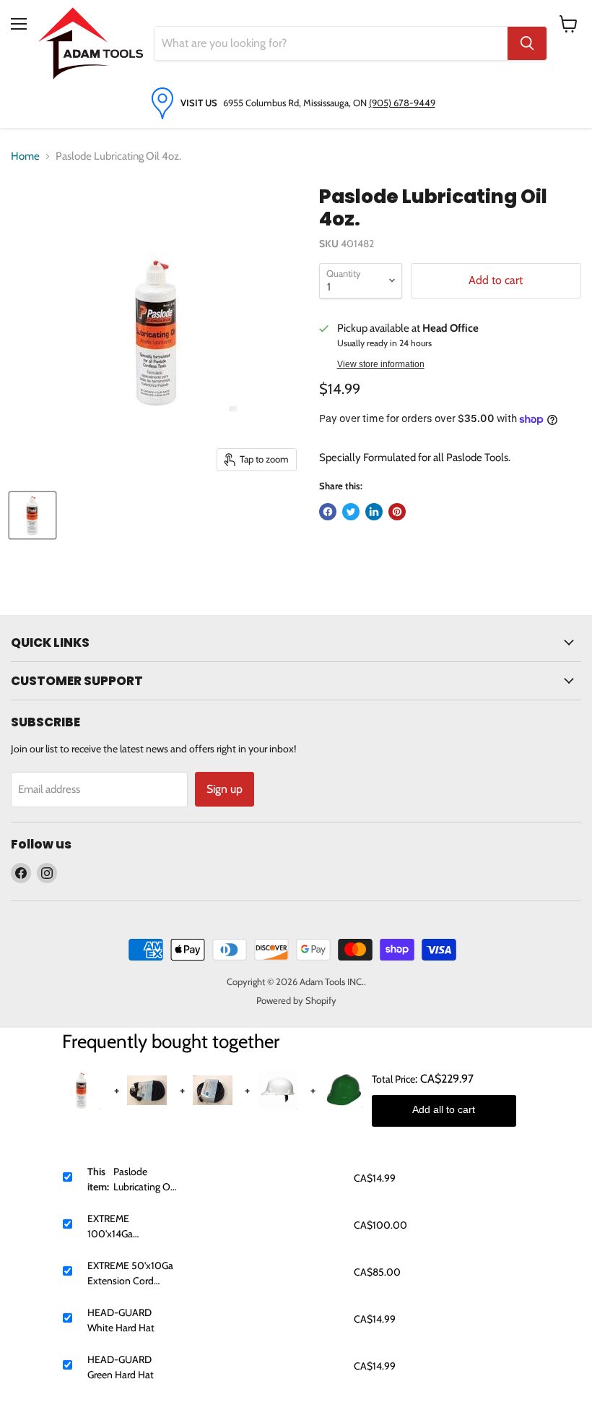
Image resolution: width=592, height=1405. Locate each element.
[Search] (527, 43)
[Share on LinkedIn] (374, 511)
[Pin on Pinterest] (397, 511)
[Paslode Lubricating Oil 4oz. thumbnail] (32, 515)
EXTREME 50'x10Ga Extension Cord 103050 (130, 1274)
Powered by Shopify (296, 1000)
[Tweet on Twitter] (351, 511)
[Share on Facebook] (327, 511)
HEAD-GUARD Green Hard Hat (120, 1367)
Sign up (224, 789)
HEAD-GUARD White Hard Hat (120, 1320)
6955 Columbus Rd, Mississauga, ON (296, 102)
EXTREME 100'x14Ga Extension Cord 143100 (120, 1227)
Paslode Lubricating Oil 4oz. (144, 1180)
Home (25, 156)
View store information (381, 364)
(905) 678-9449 (402, 102)
